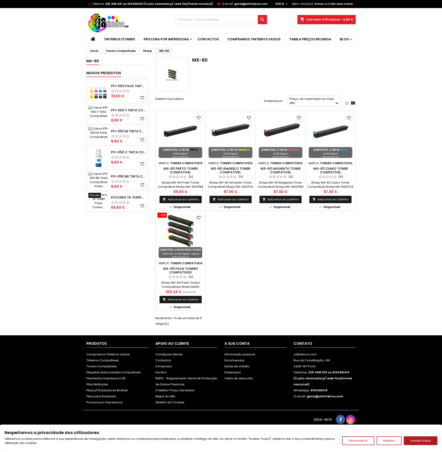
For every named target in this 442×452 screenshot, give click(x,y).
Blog (344, 39)
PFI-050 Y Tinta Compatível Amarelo (128, 110)
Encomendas (234, 360)
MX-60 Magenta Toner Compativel (281, 170)
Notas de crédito (237, 366)
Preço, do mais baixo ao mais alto (314, 101)
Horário (161, 372)
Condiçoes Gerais (169, 354)
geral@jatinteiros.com (251, 4)
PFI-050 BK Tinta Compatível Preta (128, 176)
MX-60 (92, 61)
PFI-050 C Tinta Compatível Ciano (128, 152)
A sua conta (237, 343)
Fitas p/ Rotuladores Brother (107, 390)
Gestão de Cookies (169, 402)
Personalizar (358, 440)
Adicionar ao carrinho (181, 199)
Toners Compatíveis (101, 366)
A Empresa (163, 366)
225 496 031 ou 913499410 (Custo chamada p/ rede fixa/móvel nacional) (159, 4)
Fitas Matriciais (97, 384)
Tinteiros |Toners (119, 39)
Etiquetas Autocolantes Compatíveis (113, 372)
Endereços (232, 372)
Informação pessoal (239, 354)
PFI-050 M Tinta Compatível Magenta (128, 131)
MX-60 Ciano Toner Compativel (330, 170)
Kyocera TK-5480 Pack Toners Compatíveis (128, 197)
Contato (303, 343)
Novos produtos (103, 73)
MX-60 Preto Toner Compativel (180, 170)
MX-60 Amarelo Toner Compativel (230, 170)
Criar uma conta (340, 4)
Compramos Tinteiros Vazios (254, 39)
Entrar (319, 4)
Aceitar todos (420, 440)
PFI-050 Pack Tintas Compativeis (128, 86)
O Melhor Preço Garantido (175, 390)
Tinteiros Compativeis (102, 360)
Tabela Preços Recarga (310, 39)
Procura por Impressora (166, 39)
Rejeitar (389, 440)
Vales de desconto (238, 378)
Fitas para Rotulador (101, 396)
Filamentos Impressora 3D (105, 378)
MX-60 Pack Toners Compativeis (180, 270)
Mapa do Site (165, 396)
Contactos (208, 39)
